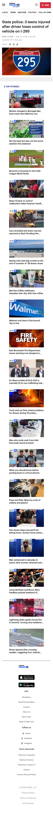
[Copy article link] (17, 44)
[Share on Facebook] (10, 44)
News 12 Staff (7, 37)
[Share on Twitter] (14, 44)
